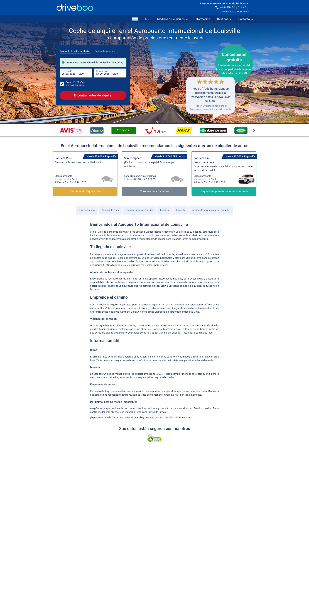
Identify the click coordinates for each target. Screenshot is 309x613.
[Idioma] (135, 19)
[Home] (74, 7)
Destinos (222, 19)
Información (202, 19)
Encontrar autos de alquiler (93, 95)
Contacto (244, 19)
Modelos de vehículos (171, 19)
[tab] (75, 50)
